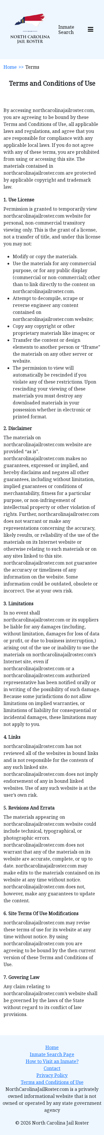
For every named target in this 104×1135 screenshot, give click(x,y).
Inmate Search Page (52, 1054)
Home (10, 67)
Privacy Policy (52, 1075)
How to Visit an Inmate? (52, 1061)
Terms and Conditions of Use (52, 1082)
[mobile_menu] (90, 29)
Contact (52, 1068)
